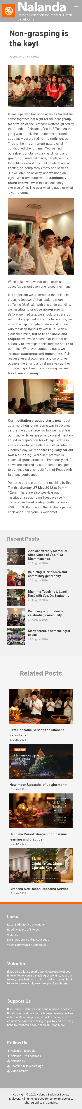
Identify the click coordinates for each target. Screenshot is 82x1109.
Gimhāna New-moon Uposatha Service (39, 889)
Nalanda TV (17, 1061)
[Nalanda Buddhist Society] (41, 6)
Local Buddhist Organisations (26, 924)
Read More (60, 983)
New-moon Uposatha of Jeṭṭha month (38, 785)
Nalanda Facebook (22, 1050)
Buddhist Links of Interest (23, 929)
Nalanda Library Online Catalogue (28, 939)
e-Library (12, 934)
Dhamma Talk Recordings (26, 1066)
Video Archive (19, 1071)
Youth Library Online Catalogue (26, 944)
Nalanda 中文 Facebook (25, 1056)
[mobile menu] (76, 6)
